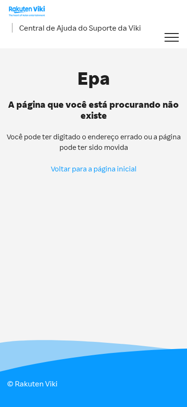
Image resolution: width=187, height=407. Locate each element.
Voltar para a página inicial (94, 168)
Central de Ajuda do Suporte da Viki (80, 28)
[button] (171, 37)
